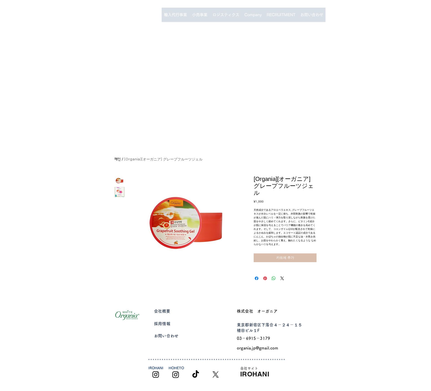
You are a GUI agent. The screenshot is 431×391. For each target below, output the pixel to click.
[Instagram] (155, 374)
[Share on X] (282, 278)
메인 (117, 159)
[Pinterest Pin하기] (265, 278)
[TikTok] (195, 374)
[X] (215, 374)
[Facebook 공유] (256, 278)
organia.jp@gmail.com (257, 348)
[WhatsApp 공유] (273, 278)
